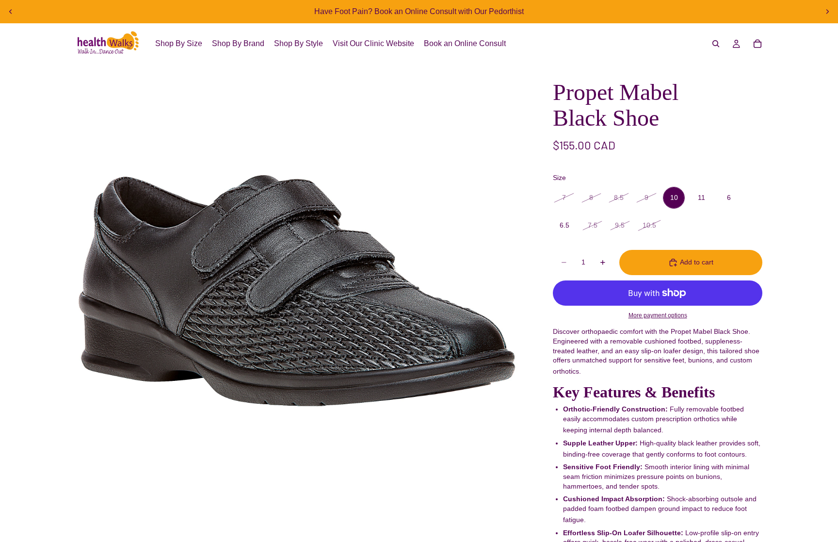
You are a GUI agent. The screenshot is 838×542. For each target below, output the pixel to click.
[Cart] (757, 43)
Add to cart (696, 262)
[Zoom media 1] (297, 291)
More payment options (657, 315)
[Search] (715, 43)
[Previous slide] (10, 11)
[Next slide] (827, 11)
